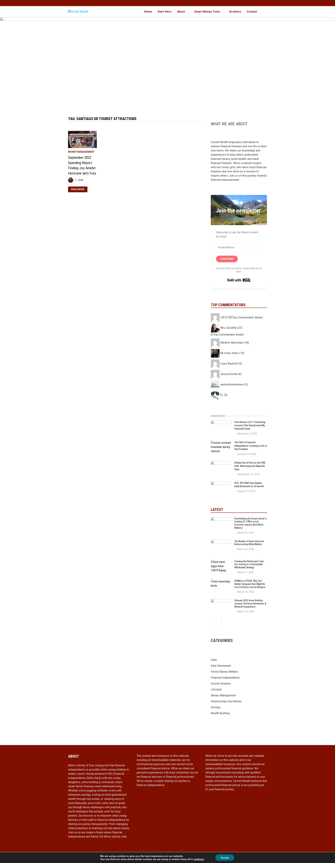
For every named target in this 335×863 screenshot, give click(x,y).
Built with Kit (239, 280)
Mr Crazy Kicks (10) (231, 353)
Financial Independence (225, 677)
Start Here (165, 11)
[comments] (246, 412)
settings (199, 859)
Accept (225, 857)
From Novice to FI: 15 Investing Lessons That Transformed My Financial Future (249, 425)
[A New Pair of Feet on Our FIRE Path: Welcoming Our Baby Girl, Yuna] (221, 463)
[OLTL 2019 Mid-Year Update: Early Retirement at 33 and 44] (221, 483)
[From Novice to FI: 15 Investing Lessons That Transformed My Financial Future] (221, 422)
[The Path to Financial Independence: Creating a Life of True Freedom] (221, 442)
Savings (216, 707)
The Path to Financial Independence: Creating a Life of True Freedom (250, 446)
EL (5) (223, 395)
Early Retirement (221, 665)
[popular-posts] (218, 412)
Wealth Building (220, 713)
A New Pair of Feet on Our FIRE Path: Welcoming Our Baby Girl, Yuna (249, 466)
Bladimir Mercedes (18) (234, 342)
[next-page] (219, 621)
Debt (214, 659)
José (80, 179)
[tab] (218, 412)
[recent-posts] (232, 412)
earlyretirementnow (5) (233, 384)
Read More (78, 189)
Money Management (81, 151)
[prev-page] (213, 621)
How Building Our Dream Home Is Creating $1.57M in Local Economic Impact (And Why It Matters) (250, 523)
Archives (235, 11)
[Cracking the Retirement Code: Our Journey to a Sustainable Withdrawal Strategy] (221, 562)
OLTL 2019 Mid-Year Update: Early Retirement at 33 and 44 (248, 484)
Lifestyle (216, 689)
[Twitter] (261, 3)
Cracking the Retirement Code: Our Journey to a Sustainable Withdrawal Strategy (249, 564)
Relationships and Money (226, 701)
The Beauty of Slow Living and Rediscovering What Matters (249, 543)
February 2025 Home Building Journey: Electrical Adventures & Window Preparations (250, 603)
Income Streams (221, 683)
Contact (252, 11)
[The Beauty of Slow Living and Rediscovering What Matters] (221, 542)
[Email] (265, 3)
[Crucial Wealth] (167, 63)
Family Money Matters (224, 671)
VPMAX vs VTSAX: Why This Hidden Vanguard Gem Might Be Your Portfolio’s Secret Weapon (249, 584)
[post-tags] (260, 412)
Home (148, 11)
